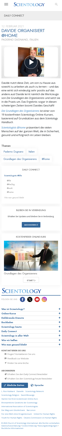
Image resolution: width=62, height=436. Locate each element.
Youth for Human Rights (12, 418)
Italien (31, 151)
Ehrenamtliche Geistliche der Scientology (19, 402)
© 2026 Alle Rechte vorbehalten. (30, 423)
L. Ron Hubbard (8, 391)
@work (10, 188)
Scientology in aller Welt (15, 335)
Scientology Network (34, 391)
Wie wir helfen (9, 340)
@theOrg (11, 184)
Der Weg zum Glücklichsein (13, 410)
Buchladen (7, 322)
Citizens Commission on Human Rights (40, 418)
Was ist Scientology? (13, 309)
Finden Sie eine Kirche (18, 363)
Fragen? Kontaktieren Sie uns (21, 354)
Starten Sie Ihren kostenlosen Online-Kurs (19, 399)
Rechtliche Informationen (12, 428)
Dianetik (20, 391)
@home (46, 159)
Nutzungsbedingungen (47, 426)
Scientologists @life (13, 175)
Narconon (31, 410)
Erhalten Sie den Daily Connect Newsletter (27, 374)
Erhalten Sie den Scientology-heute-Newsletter (29, 378)
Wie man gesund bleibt (14, 197)
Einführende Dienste (12, 317)
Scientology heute (11, 326)
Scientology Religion (10, 395)
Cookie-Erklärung (29, 426)
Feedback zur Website (18, 358)
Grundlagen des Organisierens (20, 159)
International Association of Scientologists (19, 406)
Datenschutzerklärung (10, 426)
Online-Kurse (8, 313)
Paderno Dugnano (13, 151)
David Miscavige (27, 395)
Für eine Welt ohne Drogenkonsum (16, 414)
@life (9, 180)
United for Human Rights (44, 414)
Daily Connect (9, 331)
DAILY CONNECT (31, 169)
